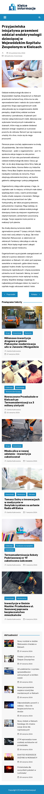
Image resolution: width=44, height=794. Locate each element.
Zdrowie (32, 494)
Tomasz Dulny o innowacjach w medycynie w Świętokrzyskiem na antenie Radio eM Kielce (22, 504)
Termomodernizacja (13, 392)
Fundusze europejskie (24, 546)
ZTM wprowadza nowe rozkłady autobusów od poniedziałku (27, 742)
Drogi (8, 333)
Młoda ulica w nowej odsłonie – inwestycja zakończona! (17, 454)
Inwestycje (18, 56)
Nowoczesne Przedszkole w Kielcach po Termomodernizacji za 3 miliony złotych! (21, 401)
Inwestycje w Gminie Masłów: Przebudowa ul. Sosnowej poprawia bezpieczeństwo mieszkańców (19, 609)
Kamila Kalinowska (14, 351)
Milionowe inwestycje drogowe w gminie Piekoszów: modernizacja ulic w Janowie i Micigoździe (21, 342)
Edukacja (9, 387)
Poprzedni (11, 294)
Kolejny (34, 294)
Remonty (28, 333)
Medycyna (21, 494)
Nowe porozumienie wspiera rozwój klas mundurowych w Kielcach (28, 690)
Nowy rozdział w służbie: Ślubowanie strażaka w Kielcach (27, 644)
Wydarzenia (21, 598)
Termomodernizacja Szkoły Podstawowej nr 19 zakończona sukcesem (21, 557)
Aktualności (9, 56)
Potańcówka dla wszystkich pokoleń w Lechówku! (26, 770)
